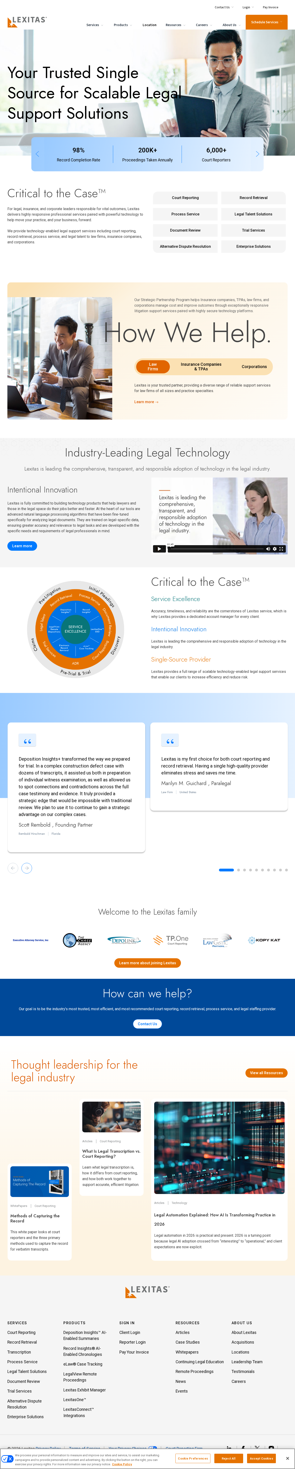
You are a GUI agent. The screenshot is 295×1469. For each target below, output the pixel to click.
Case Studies (188, 1342)
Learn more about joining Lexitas (147, 963)
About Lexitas (244, 1332)
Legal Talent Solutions (253, 214)
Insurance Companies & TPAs (201, 367)
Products (121, 25)
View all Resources (266, 1073)
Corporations (254, 366)
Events (182, 1391)
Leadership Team (247, 1362)
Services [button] (17, 1323)
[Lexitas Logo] (147, 1292)
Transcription (19, 1352)
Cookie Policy (122, 1464)
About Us (230, 25)
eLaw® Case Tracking (82, 1364)
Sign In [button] (127, 1323)
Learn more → (146, 402)
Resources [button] (188, 1323)
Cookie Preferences (193, 1458)
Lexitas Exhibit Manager (84, 1390)
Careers (202, 25)
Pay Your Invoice (134, 1352)
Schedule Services (264, 22)
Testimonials (243, 1371)
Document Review (185, 230)
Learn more (22, 546)
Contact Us (147, 1024)
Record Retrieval (254, 198)
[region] (147, 1458)
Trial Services (253, 230)
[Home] (28, 22)
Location (149, 25)
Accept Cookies (261, 1458)
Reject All (229, 1458)
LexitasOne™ (74, 1399)
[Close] (288, 1458)
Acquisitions (243, 1342)
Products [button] (74, 1323)
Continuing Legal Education (200, 1362)
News (181, 1381)
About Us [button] (242, 1323)
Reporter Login (132, 1342)
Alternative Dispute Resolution (185, 246)
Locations (240, 1352)
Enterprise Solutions (253, 246)
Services (93, 25)
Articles (183, 1332)
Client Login (129, 1332)
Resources (174, 25)
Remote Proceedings (195, 1371)
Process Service (185, 214)
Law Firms (153, 367)
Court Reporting (185, 198)
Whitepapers (187, 1352)
